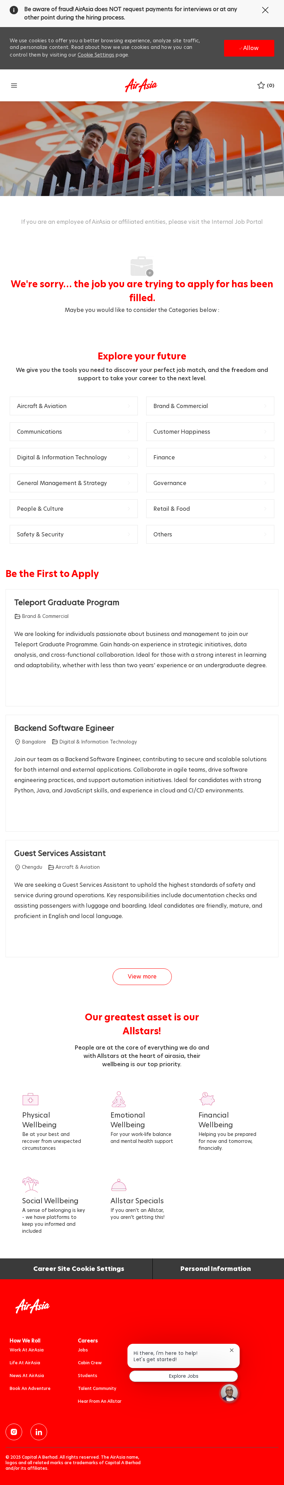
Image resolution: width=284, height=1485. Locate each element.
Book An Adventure (30, 1388)
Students (87, 1375)
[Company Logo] (141, 85)
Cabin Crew (89, 1363)
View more (142, 977)
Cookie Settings (96, 54)
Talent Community (97, 1388)
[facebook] (14, 1432)
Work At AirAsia (27, 1350)
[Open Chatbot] (229, 1393)
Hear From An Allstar (100, 1401)
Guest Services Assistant (60, 853)
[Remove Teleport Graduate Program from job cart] (17, 690)
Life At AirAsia (25, 1363)
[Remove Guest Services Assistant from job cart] (17, 941)
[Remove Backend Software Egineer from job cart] (17, 816)
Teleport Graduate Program (66, 603)
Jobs (83, 1350)
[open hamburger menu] (14, 85)
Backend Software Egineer (64, 728)
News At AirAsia (27, 1375)
